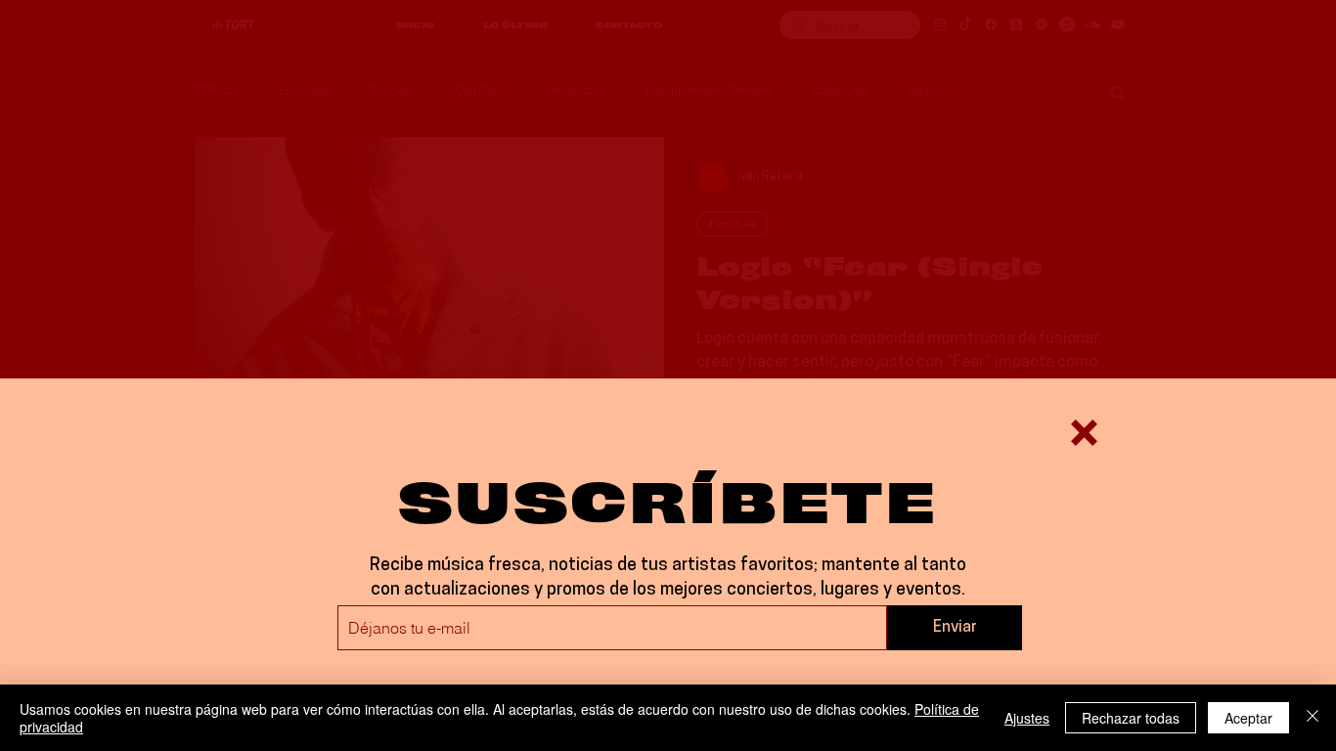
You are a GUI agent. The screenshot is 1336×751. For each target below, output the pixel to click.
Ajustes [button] (1026, 718)
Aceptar (1248, 718)
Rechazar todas (1131, 718)
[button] (1084, 433)
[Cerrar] (1312, 717)
